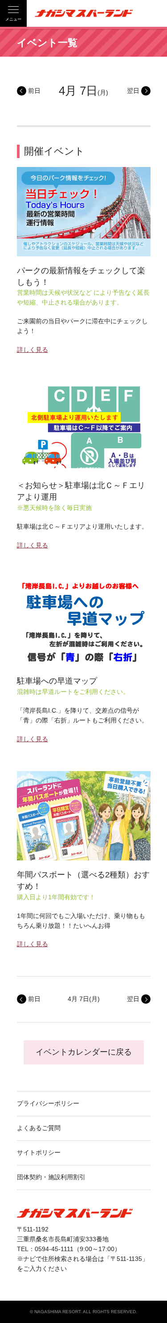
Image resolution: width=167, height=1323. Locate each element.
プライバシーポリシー (48, 1103)
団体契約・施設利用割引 (51, 1177)
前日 (34, 90)
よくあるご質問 (39, 1127)
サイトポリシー (39, 1152)
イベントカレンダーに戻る (84, 1052)
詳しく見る (32, 349)
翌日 (133, 90)
